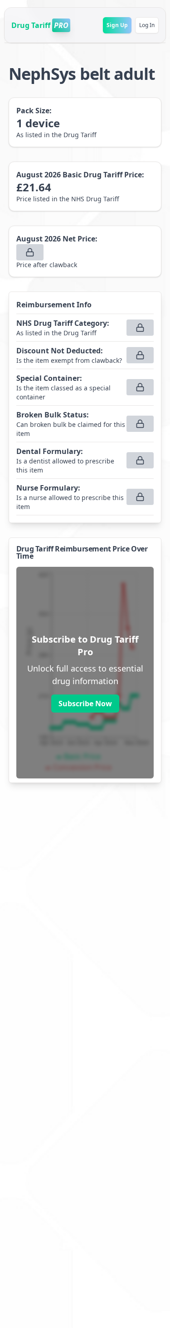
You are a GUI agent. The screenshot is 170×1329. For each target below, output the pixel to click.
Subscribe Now (85, 703)
